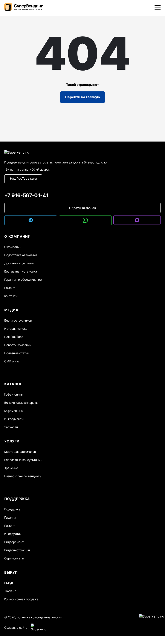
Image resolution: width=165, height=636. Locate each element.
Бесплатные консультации (23, 460)
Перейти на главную (82, 97)
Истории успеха (15, 328)
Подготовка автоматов (21, 255)
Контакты (10, 296)
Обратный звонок (82, 208)
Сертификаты (14, 558)
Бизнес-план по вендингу (22, 476)
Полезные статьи (16, 353)
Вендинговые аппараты (21, 402)
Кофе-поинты (13, 394)
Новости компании (17, 345)
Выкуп (8, 583)
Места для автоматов (20, 451)
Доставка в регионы (19, 263)
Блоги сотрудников (18, 320)
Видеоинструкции (17, 550)
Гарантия (10, 517)
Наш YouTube (13, 337)
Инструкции (12, 534)
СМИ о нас (12, 361)
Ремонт (9, 288)
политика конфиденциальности (39, 617)
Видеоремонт (14, 542)
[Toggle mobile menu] (157, 7)
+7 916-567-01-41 (26, 195)
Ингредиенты (13, 419)
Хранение (11, 468)
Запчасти (11, 427)
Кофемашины (13, 411)
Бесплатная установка (20, 271)
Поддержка (12, 509)
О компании (12, 247)
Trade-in (10, 591)
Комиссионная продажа (21, 599)
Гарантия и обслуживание (23, 279)
